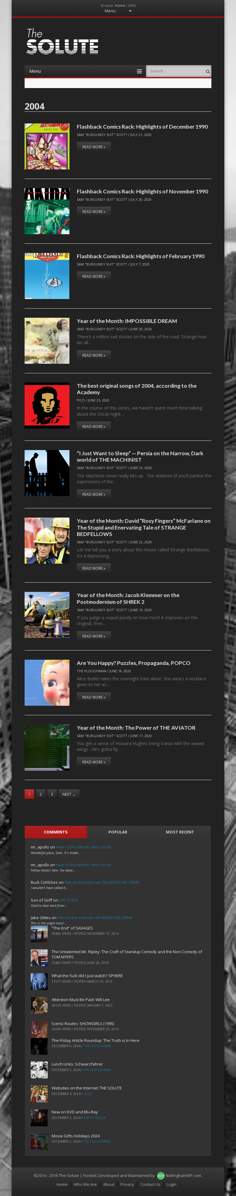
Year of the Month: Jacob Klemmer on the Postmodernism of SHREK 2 (128, 598)
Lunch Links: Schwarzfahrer (77, 1064)
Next (69, 794)
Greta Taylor (95, 1118)
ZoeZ (88, 1094)
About (108, 1184)
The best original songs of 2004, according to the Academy (137, 388)
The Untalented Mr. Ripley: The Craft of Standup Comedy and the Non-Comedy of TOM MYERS (127, 954)
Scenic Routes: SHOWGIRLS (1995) (83, 1023)
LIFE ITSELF (68, 900)
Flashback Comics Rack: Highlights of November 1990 (142, 191)
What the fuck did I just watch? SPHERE (87, 975)
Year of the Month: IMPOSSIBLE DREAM (127, 320)
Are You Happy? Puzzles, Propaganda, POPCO (134, 662)
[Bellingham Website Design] (161, 1175)
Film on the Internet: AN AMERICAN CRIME (102, 882)
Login (171, 1184)
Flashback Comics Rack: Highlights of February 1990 (140, 256)
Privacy (127, 1184)
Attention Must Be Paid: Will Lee (81, 999)
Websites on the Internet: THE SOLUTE (87, 1088)
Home (120, 5)
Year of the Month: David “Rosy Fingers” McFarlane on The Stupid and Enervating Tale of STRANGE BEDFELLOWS (143, 527)
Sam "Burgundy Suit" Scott (102, 134)
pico (81, 400)
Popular (117, 832)
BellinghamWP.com (183, 1175)
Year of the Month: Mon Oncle (83, 847)
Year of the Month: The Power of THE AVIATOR (136, 727)
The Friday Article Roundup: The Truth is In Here (96, 1040)
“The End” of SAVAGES (72, 928)
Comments (56, 832)
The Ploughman (91, 671)
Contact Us (150, 1184)
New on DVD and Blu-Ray (75, 1112)
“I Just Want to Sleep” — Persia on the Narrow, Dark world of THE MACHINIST (140, 456)
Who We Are (85, 1184)
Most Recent (180, 832)
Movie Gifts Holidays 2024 (76, 1136)
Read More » (93, 147)
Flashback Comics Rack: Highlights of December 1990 (142, 126)
